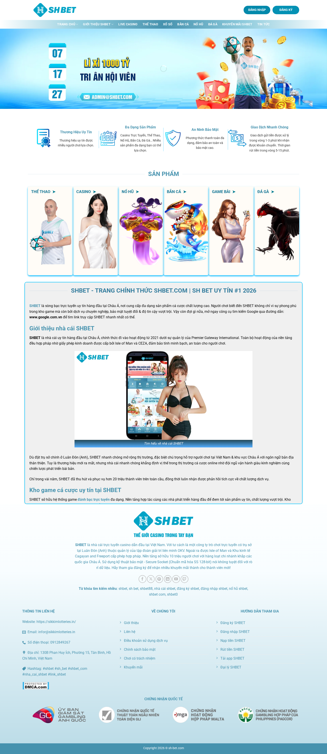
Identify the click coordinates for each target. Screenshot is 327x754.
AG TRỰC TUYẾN (95, 257)
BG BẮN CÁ (186, 237)
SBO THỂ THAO (50, 237)
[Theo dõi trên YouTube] (176, 579)
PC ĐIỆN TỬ (141, 227)
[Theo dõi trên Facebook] (142, 579)
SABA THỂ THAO (50, 207)
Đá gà (212, 24)
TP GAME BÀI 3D (229, 255)
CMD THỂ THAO (50, 217)
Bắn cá (183, 24)
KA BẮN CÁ (186, 247)
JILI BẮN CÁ (186, 207)
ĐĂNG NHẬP (257, 10)
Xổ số (167, 24)
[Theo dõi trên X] (151, 579)
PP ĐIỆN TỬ (141, 237)
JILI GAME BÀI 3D (230, 240)
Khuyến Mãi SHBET (237, 24)
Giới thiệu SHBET (97, 24)
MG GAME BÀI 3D (230, 271)
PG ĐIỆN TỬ (141, 207)
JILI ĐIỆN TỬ (141, 217)
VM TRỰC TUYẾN (95, 237)
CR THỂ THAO (50, 247)
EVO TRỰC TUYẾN (95, 227)
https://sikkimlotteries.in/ (56, 622)
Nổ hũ (198, 24)
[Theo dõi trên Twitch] (184, 579)
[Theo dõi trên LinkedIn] (168, 579)
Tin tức (263, 24)
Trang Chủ (66, 24)
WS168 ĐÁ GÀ (276, 230)
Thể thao (150, 24)
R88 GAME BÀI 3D (230, 208)
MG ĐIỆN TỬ (140, 247)
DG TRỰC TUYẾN (95, 207)
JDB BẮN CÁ (186, 227)
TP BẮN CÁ (186, 217)
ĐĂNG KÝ (286, 10)
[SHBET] (56, 10)
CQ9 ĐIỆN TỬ (141, 257)
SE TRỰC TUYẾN (95, 217)
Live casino (127, 24)
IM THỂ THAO (50, 257)
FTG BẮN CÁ (186, 257)
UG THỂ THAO (50, 227)
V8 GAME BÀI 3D (229, 224)
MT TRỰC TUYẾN (95, 247)
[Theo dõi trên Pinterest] (159, 579)
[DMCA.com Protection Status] (35, 685)
